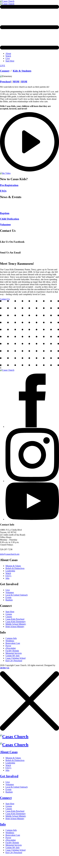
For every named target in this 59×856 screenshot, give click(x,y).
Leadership (10, 571)
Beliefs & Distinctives (14, 568)
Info (3, 824)
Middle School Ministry (15, 624)
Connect (4, 70)
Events (8, 597)
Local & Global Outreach (16, 595)
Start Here (9, 61)
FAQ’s (8, 576)
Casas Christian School (15, 658)
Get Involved (9, 776)
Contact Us (5, 299)
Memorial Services (13, 653)
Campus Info (11, 638)
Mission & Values (13, 566)
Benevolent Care (12, 643)
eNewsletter (10, 648)
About (8, 53)
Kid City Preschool (13, 660)
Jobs (7, 578)
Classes (8, 616)
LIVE (2, 65)
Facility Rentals (12, 650)
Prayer (8, 646)
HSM (24, 81)
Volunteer (9, 592)
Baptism (9, 600)
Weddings (9, 641)
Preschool (5, 81)
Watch (8, 56)
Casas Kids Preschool (14, 619)
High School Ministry (14, 626)
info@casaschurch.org (9, 554)
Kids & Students (22, 70)
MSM (16, 81)
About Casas (9, 752)
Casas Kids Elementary (15, 621)
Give (7, 58)
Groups (8, 614)
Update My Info (12, 655)
